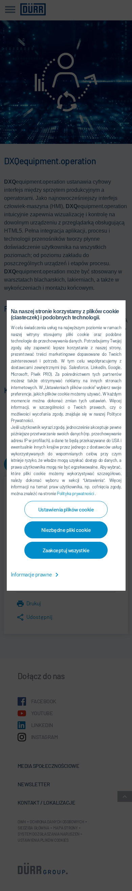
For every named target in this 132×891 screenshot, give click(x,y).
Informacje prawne (32, 574)
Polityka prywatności (76, 493)
